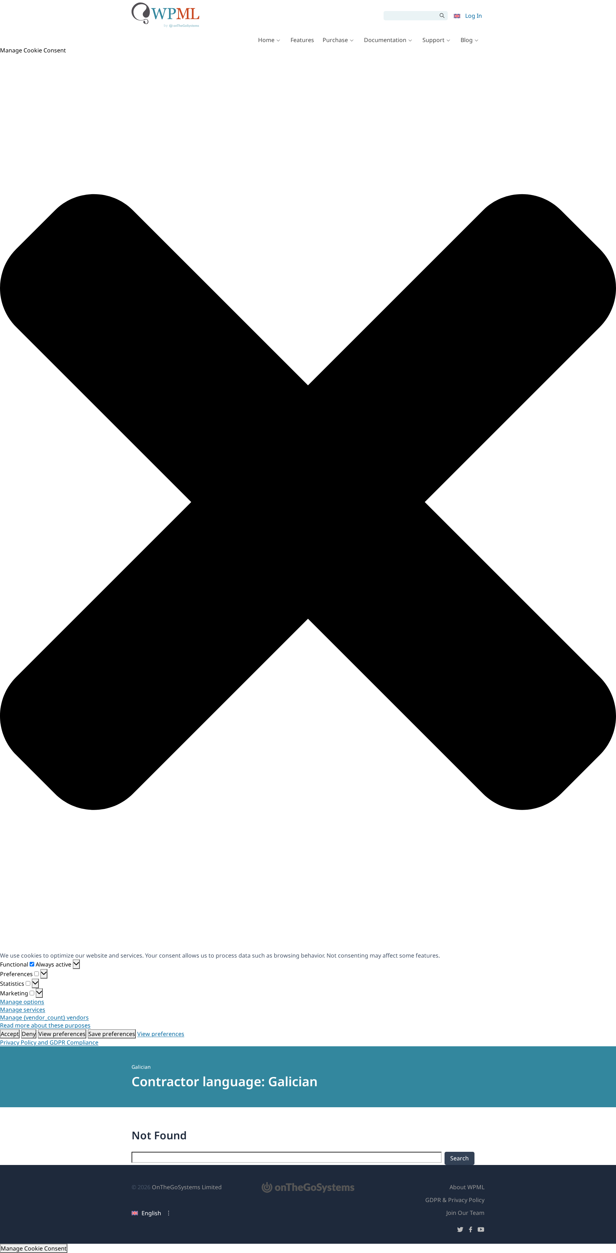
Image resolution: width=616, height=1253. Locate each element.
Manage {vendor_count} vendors (44, 1017)
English (151, 1213)
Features (302, 40)
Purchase (335, 40)
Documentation (385, 40)
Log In (473, 16)
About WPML (467, 1187)
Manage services (22, 1010)
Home (266, 40)
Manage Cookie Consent (34, 1248)
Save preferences (111, 1034)
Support (433, 40)
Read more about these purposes (45, 1025)
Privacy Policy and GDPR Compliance (49, 1042)
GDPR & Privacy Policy (454, 1200)
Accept (10, 1034)
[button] (308, 503)
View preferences (62, 1034)
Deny (29, 1034)
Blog (467, 40)
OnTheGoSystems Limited (187, 1187)
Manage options (22, 1002)
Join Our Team (465, 1213)
